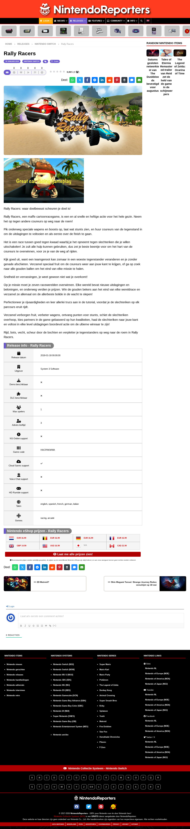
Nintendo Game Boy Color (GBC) (68, 706)
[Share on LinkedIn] (102, 80)
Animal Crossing (107, 695)
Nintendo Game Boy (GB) (64, 721)
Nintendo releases (15, 675)
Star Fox (103, 732)
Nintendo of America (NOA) (157, 679)
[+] (54, 625)
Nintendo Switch (31, 61)
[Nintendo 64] (172, 31)
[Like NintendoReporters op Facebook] (76, 806)
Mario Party (104, 675)
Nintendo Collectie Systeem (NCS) (69, 816)
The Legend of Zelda (108, 685)
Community (116, 21)
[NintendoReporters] (95, 15)
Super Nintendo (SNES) (64, 716)
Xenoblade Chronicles (109, 737)
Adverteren (91, 824)
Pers (81, 824)
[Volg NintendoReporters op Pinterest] (100, 806)
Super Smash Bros (108, 701)
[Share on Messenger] (95, 80)
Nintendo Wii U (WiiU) (63, 675)
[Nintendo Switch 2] (9, 31)
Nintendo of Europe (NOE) (157, 673)
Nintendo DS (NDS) (62, 690)
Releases (77, 21)
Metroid (102, 721)
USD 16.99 (55, 546)
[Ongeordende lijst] (42, 626)
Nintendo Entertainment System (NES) (70, 726)
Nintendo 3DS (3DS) (62, 680)
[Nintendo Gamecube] (117, 31)
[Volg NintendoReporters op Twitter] (88, 806)
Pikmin (102, 742)
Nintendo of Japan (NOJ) (156, 684)
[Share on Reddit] (110, 80)
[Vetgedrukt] (21, 626)
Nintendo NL (151, 668)
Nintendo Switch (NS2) (63, 664)
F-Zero (102, 747)
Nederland (71, 824)
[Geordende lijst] (38, 626)
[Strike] (33, 626)
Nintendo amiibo (60, 735)
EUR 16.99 (21, 538)
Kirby (101, 706)
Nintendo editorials (15, 685)
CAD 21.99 (122, 546)
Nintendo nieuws (14, 664)
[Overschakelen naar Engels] (148, 21)
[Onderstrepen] (29, 626)
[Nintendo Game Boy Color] (154, 31)
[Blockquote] (46, 626)
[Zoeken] (142, 21)
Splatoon (103, 711)
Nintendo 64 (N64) (61, 711)
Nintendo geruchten (16, 669)
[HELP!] (113, 806)
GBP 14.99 (21, 546)
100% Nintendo (58, 824)
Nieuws (61, 21)
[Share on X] (80, 80)
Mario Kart (104, 669)
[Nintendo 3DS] (63, 31)
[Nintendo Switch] (27, 31)
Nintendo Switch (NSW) (64, 669)
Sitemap (134, 824)
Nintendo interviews (16, 690)
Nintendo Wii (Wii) (61, 685)
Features (96, 21)
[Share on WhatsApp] (72, 80)
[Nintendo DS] (99, 31)
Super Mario (105, 664)
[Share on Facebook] (87, 80)
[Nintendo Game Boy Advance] (135, 31)
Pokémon (103, 680)
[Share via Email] (139, 80)
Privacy (116, 824)
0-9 (91, 787)
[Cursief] (25, 626)
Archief (125, 824)
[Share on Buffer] (124, 80)
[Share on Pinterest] (117, 80)
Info (132, 21)
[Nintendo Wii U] (45, 31)
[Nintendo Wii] (81, 31)
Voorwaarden (104, 824)
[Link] (50, 626)
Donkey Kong (105, 690)
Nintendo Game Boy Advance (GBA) (69, 701)
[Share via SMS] (132, 80)
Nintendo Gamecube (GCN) (65, 695)
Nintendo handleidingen (18, 680)
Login (46, 21)
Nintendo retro (13, 695)
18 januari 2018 (12, 61)
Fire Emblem (105, 726)
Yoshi (102, 716)
